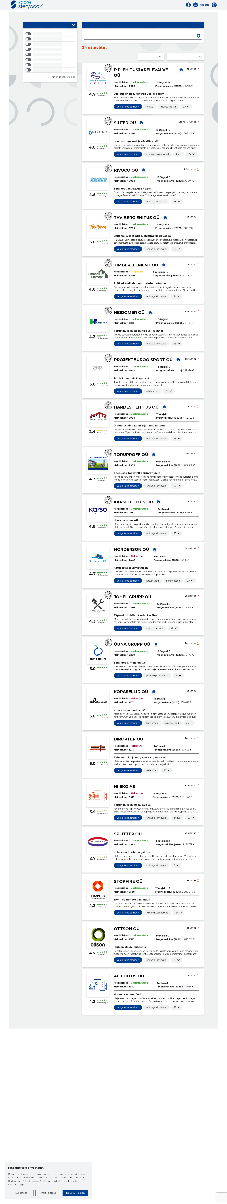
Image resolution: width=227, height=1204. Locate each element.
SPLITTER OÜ (128, 833)
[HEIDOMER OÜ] (150, 312)
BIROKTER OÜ (128, 739)
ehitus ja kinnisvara (156, 201)
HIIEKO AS (124, 786)
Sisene (204, 4)
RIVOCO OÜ (126, 170)
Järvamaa (191, 548)
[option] (50, 34)
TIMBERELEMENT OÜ (136, 265)
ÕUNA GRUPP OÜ (132, 644)
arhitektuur (152, 391)
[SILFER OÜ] (141, 122)
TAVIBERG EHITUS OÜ (137, 217)
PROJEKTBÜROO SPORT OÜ (143, 359)
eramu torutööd (155, 628)
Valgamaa (191, 595)
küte (178, 154)
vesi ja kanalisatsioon (128, 106)
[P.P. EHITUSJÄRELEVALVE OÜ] (181, 69)
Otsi (198, 35)
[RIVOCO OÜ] (143, 170)
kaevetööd (152, 723)
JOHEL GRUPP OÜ (132, 596)
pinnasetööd (172, 723)
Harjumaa (191, 68)
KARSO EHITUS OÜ (133, 502)
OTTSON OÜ (127, 928)
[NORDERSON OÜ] (154, 549)
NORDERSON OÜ (131, 549)
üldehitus (151, 770)
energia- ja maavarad (157, 154)
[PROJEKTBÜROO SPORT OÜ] (178, 359)
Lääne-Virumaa (187, 121)
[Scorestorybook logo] (27, 4)
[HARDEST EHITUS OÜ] (164, 407)
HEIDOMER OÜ (129, 312)
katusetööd (152, 580)
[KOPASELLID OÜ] (153, 691)
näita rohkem (184, 106)
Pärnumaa (190, 169)
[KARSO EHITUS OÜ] (158, 501)
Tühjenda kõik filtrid (61, 77)
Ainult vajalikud (48, 1192)
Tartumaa (191, 358)
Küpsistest (21, 1192)
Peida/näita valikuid (73, 24)
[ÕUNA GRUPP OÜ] (156, 644)
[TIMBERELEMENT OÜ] (164, 264)
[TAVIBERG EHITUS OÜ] (165, 217)
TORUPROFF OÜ (131, 454)
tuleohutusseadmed (157, 912)
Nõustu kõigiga (75, 1192)
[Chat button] (188, 4)
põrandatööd (173, 580)
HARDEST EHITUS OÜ (136, 407)
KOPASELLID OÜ (131, 691)
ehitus (149, 106)
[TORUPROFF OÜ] (153, 454)
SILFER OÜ (125, 122)
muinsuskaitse (168, 106)
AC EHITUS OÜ (129, 976)
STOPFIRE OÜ (128, 881)
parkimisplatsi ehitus (157, 675)
